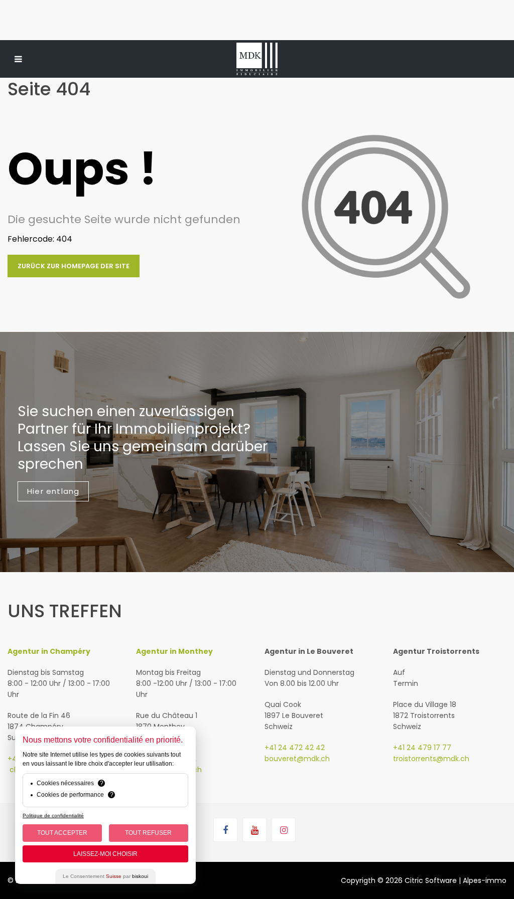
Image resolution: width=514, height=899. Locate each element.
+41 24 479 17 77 (422, 748)
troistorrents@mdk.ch (431, 759)
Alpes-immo (484, 880)
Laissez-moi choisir (105, 853)
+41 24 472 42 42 (295, 748)
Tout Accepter (62, 832)
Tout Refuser (148, 832)
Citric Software (431, 880)
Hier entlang (53, 491)
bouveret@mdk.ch (297, 759)
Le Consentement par (105, 876)
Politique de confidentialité (53, 815)
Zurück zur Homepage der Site (74, 266)
